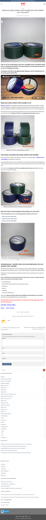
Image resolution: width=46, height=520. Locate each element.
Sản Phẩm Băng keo (5, 470)
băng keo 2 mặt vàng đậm (6, 381)
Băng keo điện (3, 387)
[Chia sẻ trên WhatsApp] (18, 312)
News (23, 8)
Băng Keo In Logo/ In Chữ (6, 398)
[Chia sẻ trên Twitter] (22, 312)
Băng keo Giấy (3, 391)
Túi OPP (2, 431)
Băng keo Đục (3, 389)
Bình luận (4, 338)
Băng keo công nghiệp (5, 383)
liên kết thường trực (30, 316)
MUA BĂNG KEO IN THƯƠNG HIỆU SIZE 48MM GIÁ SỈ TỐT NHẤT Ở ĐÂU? (16, 452)
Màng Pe (2, 422)
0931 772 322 (7, 502)
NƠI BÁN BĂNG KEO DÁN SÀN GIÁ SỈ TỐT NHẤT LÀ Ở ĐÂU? (13, 448)
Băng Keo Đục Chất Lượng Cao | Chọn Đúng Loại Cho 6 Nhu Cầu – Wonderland (16, 444)
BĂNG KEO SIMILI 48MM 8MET (9, 220)
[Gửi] (44, 370)
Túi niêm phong (4, 428)
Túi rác (2, 435)
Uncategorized (4, 437)
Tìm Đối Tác (3, 466)
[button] (1, 4)
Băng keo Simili (4, 407)
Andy (28, 15)
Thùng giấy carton (4, 426)
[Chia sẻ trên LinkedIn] (28, 312)
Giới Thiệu (3, 464)
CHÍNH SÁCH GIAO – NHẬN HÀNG (8, 484)
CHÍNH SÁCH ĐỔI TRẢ (5, 486)
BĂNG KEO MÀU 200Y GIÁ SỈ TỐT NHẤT (9, 450)
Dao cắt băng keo (4, 415)
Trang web (4, 358)
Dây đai (2, 417)
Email (3, 353)
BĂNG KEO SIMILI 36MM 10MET (9, 218)
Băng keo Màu (3, 400)
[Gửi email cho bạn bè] (24, 312)
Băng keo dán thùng (5, 385)
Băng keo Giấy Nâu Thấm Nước (7, 396)
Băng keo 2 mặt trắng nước (6, 378)
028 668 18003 (8, 499)
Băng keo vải (3, 411)
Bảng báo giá (3, 475)
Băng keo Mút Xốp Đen (5, 404)
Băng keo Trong (4, 409)
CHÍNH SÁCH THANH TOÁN (6, 481)
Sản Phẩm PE (3, 473)
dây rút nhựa (3, 420)
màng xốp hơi (3, 424)
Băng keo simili (4, 105)
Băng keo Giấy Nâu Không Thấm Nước (8, 394)
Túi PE (2, 433)
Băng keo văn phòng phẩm (6, 413)
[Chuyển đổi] (44, 376)
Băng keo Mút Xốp (4, 402)
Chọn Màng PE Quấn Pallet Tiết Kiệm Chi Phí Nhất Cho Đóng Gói (13, 446)
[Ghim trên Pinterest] (26, 312)
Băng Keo (3, 376)
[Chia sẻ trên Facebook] (20, 312)
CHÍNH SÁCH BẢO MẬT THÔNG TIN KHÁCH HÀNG (11, 488)
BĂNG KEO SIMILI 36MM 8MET (9, 216)
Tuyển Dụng (3, 468)
